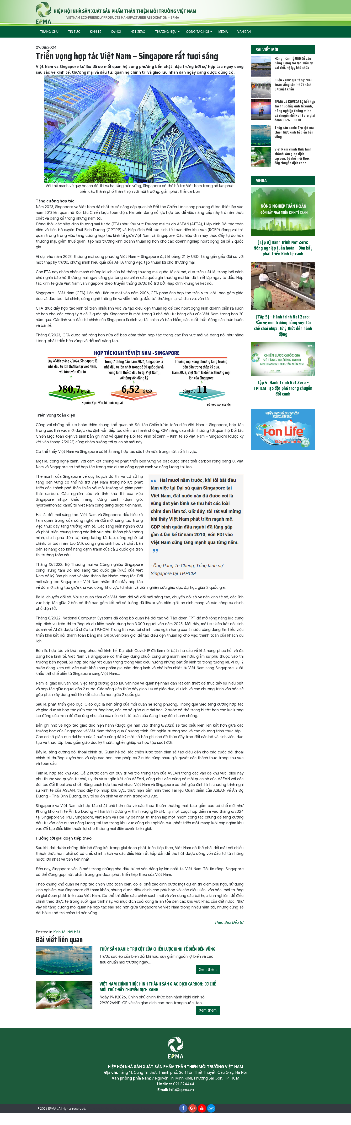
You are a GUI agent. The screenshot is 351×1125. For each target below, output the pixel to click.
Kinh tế (95, 32)
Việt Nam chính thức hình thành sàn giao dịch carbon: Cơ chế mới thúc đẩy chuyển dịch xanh (293, 156)
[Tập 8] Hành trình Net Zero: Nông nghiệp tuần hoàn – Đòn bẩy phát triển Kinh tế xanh (283, 247)
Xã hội (116, 32)
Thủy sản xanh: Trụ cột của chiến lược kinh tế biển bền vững (294, 132)
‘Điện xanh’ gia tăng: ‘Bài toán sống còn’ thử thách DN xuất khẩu (293, 84)
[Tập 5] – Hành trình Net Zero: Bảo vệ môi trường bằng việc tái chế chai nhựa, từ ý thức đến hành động (283, 325)
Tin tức (74, 32)
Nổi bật (73, 932)
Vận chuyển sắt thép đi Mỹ (105, 1109)
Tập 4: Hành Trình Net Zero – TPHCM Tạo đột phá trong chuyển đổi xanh (283, 388)
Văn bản (244, 32)
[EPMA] (116, 12)
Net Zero (138, 32)
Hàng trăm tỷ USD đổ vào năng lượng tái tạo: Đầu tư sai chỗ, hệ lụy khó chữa (294, 63)
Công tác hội (197, 32)
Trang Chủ (49, 32)
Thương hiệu (165, 32)
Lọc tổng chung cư (139, 1109)
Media (223, 32)
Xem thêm (208, 969)
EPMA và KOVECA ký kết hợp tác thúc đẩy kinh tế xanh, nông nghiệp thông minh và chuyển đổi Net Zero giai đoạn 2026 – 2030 (295, 111)
